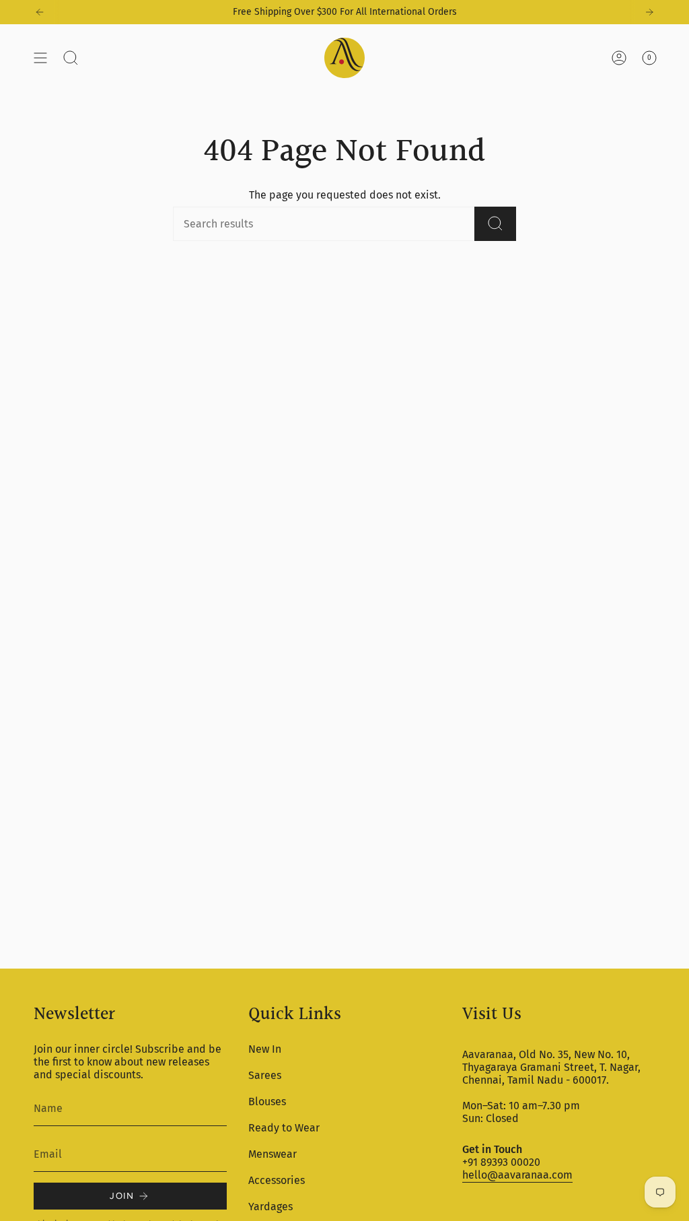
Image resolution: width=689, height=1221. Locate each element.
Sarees (264, 1075)
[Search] (495, 224)
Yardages (270, 1206)
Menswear (272, 1154)
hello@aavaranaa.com (517, 1174)
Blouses (267, 1101)
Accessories (276, 1180)
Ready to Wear (284, 1127)
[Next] (649, 12)
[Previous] (40, 12)
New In (264, 1049)
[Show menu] (40, 58)
